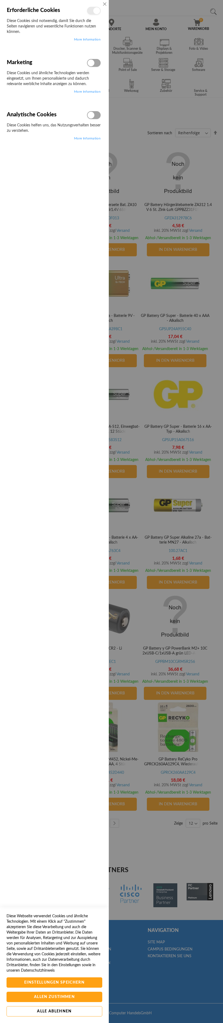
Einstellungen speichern (54, 982)
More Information (87, 39)
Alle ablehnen (54, 1011)
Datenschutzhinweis (38, 970)
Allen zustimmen (54, 997)
